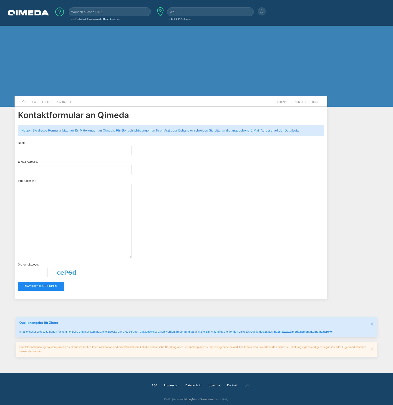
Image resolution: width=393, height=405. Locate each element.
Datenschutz (193, 385)
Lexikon (47, 102)
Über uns (214, 385)
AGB (154, 385)
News (34, 102)
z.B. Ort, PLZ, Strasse (180, 19)
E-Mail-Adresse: (28, 161)
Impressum (171, 385)
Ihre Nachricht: (27, 180)
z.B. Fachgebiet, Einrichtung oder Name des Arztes (95, 19)
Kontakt (300, 102)
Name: (22, 142)
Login (314, 102)
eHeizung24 (188, 399)
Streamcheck (207, 399)
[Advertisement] (196, 61)
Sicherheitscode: (28, 264)
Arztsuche (64, 102)
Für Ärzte (283, 102)
